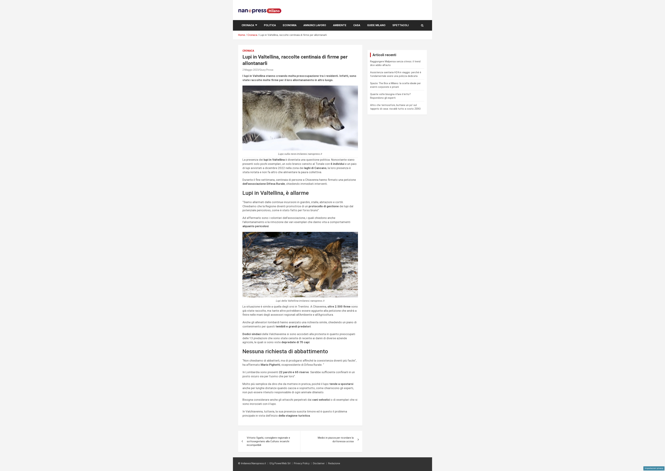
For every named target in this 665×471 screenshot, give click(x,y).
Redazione (334, 463)
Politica (270, 25)
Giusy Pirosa (266, 69)
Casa (356, 25)
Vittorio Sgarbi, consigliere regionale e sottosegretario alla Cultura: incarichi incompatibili (268, 441)
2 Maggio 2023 (250, 69)
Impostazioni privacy (654, 468)
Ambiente (339, 25)
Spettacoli (400, 25)
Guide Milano (376, 25)
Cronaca (248, 25)
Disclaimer (319, 463)
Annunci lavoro (314, 25)
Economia (289, 25)
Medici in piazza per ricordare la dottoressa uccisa (336, 439)
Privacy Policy (301, 463)
